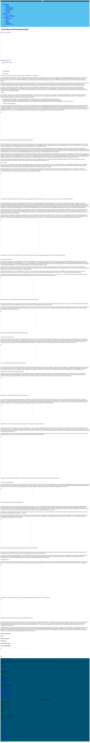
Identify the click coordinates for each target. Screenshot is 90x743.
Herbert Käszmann (6, 71)
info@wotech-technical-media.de (4, 680)
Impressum (2, 687)
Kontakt (4, 728)
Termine (4, 723)
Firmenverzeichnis (6, 13)
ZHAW (1, 636)
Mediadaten (4, 733)
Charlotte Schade (3, 668)
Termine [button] (4, 14)
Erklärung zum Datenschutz (5, 694)
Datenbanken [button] (5, 17)
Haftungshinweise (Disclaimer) (5, 697)
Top (1, 656)
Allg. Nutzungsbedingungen (5, 692)
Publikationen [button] (6, 4)
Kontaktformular (3, 682)
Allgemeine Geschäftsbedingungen (6, 690)
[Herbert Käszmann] (5, 68)
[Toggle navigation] (0, 2)
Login (4, 26)
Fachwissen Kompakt (6, 738)
